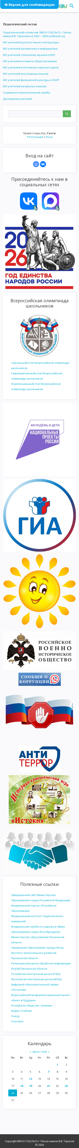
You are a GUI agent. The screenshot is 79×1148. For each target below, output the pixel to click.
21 (48, 1086)
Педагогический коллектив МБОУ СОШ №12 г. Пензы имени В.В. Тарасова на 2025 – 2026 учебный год (37, 34)
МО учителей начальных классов (24, 86)
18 (21, 1086)
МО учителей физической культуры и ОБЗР (31, 80)
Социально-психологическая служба (26, 92)
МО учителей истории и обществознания (30, 61)
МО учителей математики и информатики (30, 48)
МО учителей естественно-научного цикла (31, 67)
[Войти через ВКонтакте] (43, 164)
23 (66, 1086)
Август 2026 (39, 1051)
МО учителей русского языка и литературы (31, 42)
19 (30, 1086)
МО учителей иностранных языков (25, 74)
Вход (49, 137)
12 (30, 1079)
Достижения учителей (17, 99)
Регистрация (35, 137)
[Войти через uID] (36, 164)
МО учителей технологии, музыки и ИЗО (29, 55)
